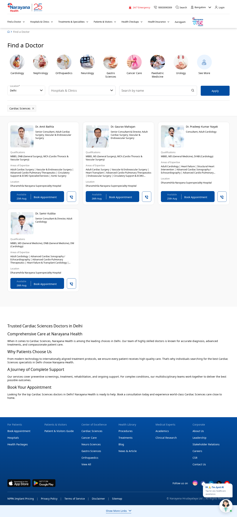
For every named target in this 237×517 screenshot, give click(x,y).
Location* (15, 86)
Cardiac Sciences (91, 431)
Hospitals (13, 437)
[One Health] (197, 22)
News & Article (127, 451)
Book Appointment (18, 431)
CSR (195, 457)
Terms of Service (76, 498)
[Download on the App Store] (19, 483)
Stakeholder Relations (206, 444)
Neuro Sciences (91, 444)
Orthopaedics (89, 457)
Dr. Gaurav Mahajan (123, 126)
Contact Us (199, 464)
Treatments (125, 437)
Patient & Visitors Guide (59, 431)
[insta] (195, 483)
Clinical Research (166, 437)
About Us (198, 431)
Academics (162, 431)
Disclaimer (100, 498)
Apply (215, 91)
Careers (197, 451)
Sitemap (117, 498)
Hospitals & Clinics (64, 90)
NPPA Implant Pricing (22, 498)
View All (86, 464)
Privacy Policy (51, 498)
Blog (121, 444)
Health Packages (17, 444)
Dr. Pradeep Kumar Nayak (202, 126)
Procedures (125, 431)
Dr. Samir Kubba (45, 213)
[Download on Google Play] (44, 483)
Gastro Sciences (91, 451)
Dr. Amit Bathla (44, 126)
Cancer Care (89, 437)
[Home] (25, 7)
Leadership (199, 437)
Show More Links (116, 511)
